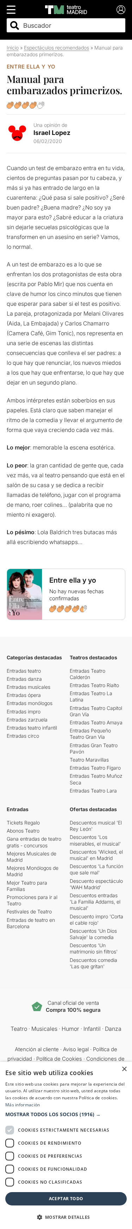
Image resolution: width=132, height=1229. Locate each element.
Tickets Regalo (23, 823)
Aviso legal (76, 1049)
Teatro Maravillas (89, 760)
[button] (66, 1114)
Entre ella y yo (31, 66)
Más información (22, 1105)
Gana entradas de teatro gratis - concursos (34, 842)
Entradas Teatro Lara (93, 791)
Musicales (44, 1028)
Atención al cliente (37, 1049)
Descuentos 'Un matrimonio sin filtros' (94, 948)
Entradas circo (23, 736)
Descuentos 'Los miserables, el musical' (95, 840)
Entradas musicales (28, 687)
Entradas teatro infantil (32, 728)
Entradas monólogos (29, 703)
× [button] (124, 1069)
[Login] (121, 9)
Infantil (92, 1028)
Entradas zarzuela (27, 720)
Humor (70, 1028)
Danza (113, 1028)
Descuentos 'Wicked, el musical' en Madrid (96, 855)
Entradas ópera (24, 695)
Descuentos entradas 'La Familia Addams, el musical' (95, 901)
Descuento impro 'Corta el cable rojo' (96, 919)
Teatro (19, 1028)
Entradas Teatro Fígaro (95, 768)
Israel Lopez (51, 132)
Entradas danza (24, 679)
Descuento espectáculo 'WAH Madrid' (96, 884)
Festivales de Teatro (29, 911)
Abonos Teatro (23, 831)
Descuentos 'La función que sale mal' (96, 869)
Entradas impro (23, 711)
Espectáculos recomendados (56, 48)
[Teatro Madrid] (66, 9)
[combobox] (72, 25)
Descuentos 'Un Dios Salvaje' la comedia (93, 934)
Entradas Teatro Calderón (87, 674)
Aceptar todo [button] (66, 1199)
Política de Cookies (59, 1058)
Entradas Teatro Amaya (96, 722)
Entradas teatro (24, 671)
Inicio (13, 48)
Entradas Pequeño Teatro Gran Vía (90, 733)
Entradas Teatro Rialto (94, 685)
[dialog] (66, 1145)
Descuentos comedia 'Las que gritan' (93, 963)
